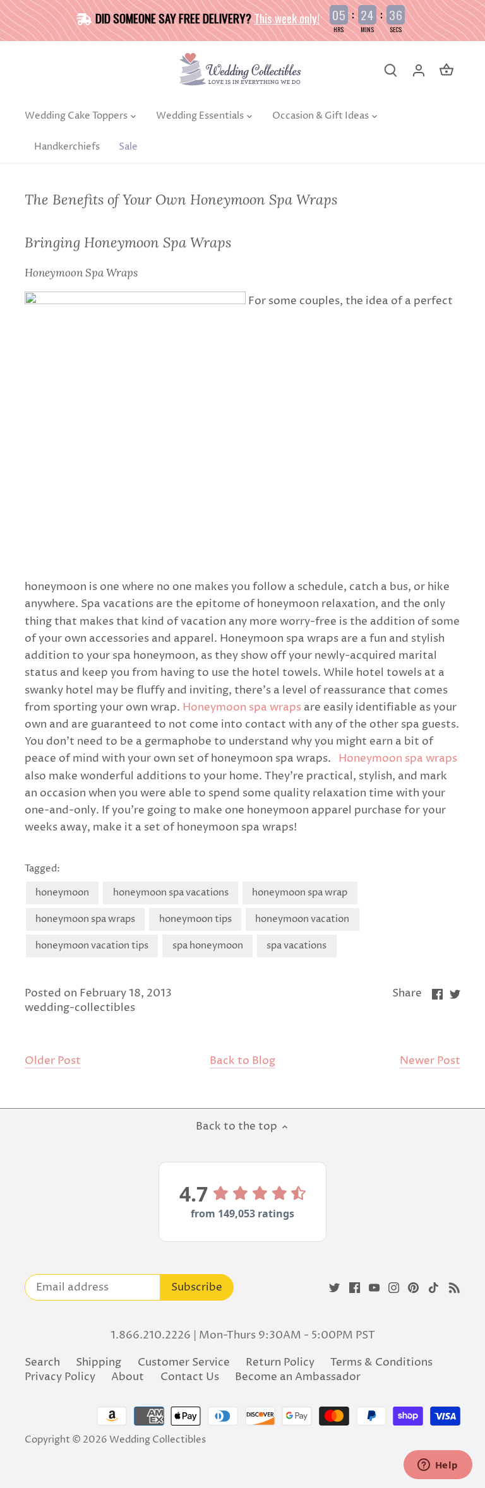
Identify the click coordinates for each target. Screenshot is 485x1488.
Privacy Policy (60, 1377)
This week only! (287, 17)
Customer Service (184, 1362)
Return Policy (280, 1362)
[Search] (391, 70)
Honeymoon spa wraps (242, 707)
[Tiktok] (433, 1288)
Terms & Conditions (381, 1362)
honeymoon (62, 892)
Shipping (98, 1362)
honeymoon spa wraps (85, 919)
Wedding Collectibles (157, 1439)
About (127, 1377)
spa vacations (296, 945)
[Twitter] (334, 1288)
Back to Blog (242, 1061)
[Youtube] (374, 1288)
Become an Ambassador (298, 1377)
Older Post (53, 1061)
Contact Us (189, 1377)
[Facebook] (354, 1288)
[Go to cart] (446, 70)
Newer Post (430, 1061)
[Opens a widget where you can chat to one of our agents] (437, 1466)
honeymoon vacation (302, 919)
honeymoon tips (195, 919)
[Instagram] (393, 1288)
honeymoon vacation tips (91, 945)
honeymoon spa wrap (299, 892)
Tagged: (42, 869)
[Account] (419, 70)
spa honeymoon (207, 945)
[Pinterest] (413, 1288)
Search (42, 1362)
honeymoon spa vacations (171, 892)
